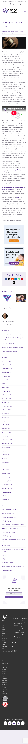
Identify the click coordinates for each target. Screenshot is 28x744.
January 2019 (7, 481)
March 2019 (6, 473)
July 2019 (6, 458)
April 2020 (6, 425)
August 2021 (6, 376)
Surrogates (14, 618)
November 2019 (7, 443)
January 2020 (7, 436)
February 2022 (7, 361)
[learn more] (14, 225)
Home (13, 615)
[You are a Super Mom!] (7, 298)
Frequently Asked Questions (23, 621)
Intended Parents (14, 31)
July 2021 (5, 380)
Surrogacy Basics (14, 624)
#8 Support (6, 545)
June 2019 (6, 462)
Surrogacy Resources (14, 638)
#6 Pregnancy (7, 536)
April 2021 (6, 387)
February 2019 (7, 477)
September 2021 (7, 372)
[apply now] (14, 247)
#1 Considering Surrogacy (10, 509)
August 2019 (6, 454)
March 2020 (6, 428)
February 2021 (7, 395)
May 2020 (6, 421)
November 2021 (7, 368)
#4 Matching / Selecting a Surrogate (13, 524)
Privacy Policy (23, 628)
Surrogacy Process (14, 631)
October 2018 (7, 492)
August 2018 (6, 499)
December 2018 (7, 484)
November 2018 (7, 488)
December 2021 (7, 365)
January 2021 (7, 398)
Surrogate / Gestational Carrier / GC (13, 566)
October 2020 (7, 410)
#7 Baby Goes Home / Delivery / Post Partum (14, 541)
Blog (13, 646)
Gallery (7, 295)
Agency (8, 31)
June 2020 (6, 417)
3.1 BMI (5, 555)
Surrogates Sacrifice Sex (10, 351)
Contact (14, 650)
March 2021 (6, 391)
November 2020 (7, 406)
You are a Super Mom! (9, 343)
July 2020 (6, 413)
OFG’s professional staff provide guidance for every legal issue (14, 187)
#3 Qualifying (7, 521)
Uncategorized (7, 570)
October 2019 (7, 447)
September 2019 (8, 451)
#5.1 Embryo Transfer (9, 532)
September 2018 (8, 496)
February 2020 (7, 432)
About (22, 615)
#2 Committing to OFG (9, 517)
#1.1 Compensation (8, 513)
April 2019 (6, 469)
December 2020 (7, 402)
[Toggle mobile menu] (25, 12)
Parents (14, 642)
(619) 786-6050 (11, 1)
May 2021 (5, 383)
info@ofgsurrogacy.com (20, 1)
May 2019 (5, 466)
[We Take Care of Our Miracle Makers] (21, 298)
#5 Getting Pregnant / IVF (10, 528)
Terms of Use (22, 633)
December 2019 (7, 439)
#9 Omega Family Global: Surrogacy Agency (13, 550)
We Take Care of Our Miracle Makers (13, 347)
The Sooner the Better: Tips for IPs (13, 334)
